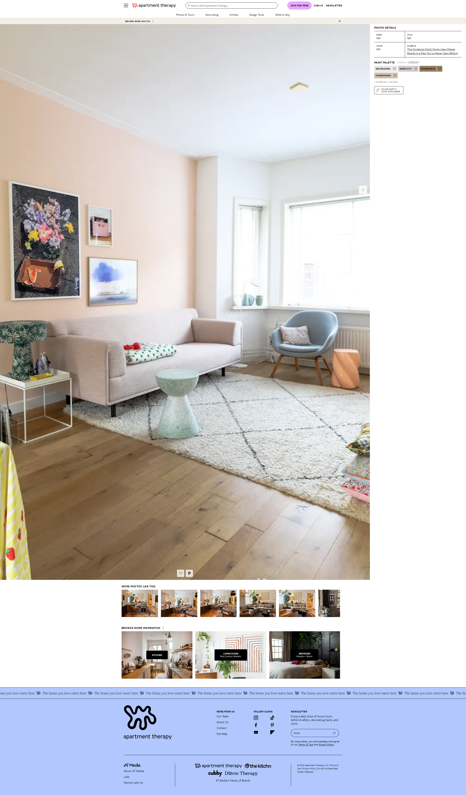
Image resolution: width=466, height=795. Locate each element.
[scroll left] (124, 603)
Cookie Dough (383, 75)
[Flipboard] (272, 732)
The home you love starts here (70, 693)
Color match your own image (390, 90)
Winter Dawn (383, 69)
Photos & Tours (185, 15)
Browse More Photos (137, 21)
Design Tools (256, 15)
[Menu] (126, 5)
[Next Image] (363, 190)
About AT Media (134, 771)
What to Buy (282, 15)
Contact (222, 728)
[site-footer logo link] (132, 765)
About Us (222, 722)
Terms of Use (305, 744)
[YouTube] (256, 732)
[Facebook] (256, 725)
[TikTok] (272, 718)
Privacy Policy (326, 744)
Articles (234, 15)
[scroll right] (337, 603)
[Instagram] (256, 718)
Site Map (222, 734)
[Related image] (140, 603)
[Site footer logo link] (168, 720)
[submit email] (334, 733)
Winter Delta (428, 69)
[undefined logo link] (154, 5)
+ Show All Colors (386, 82)
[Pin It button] (189, 573)
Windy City (405, 69)
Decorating (212, 15)
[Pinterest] (272, 725)
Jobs (127, 777)
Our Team (223, 716)
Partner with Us (133, 782)
